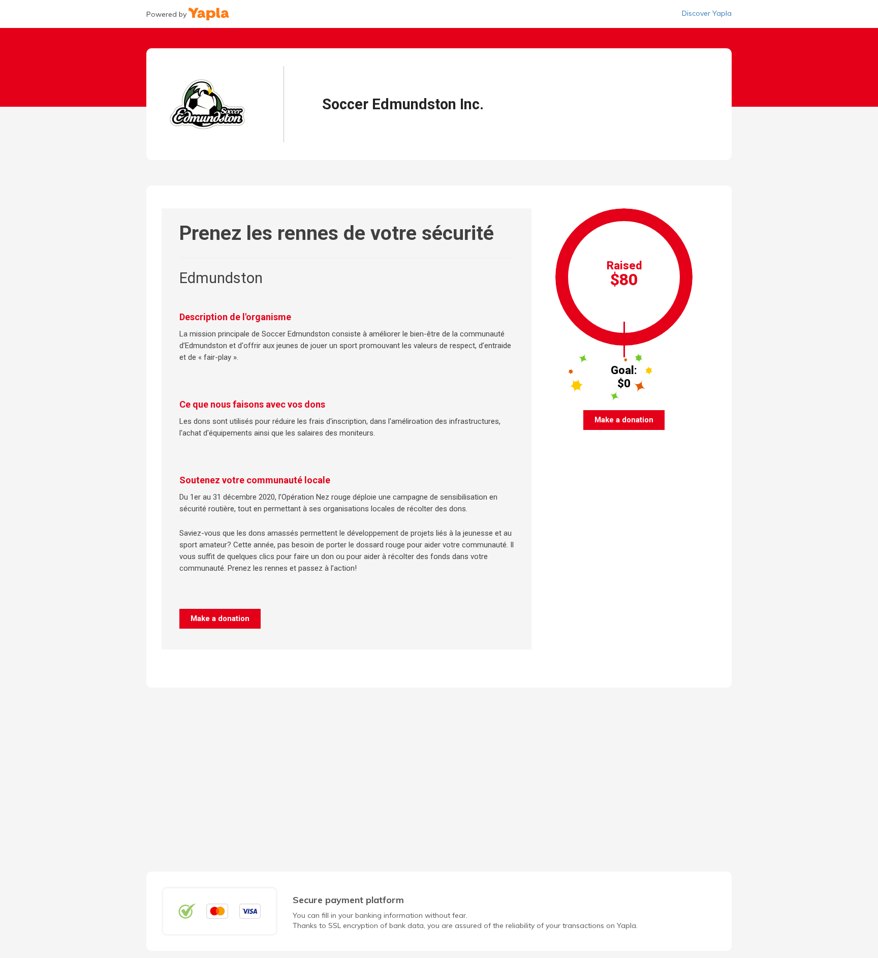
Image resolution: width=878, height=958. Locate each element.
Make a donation (220, 618)
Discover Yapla (707, 13)
